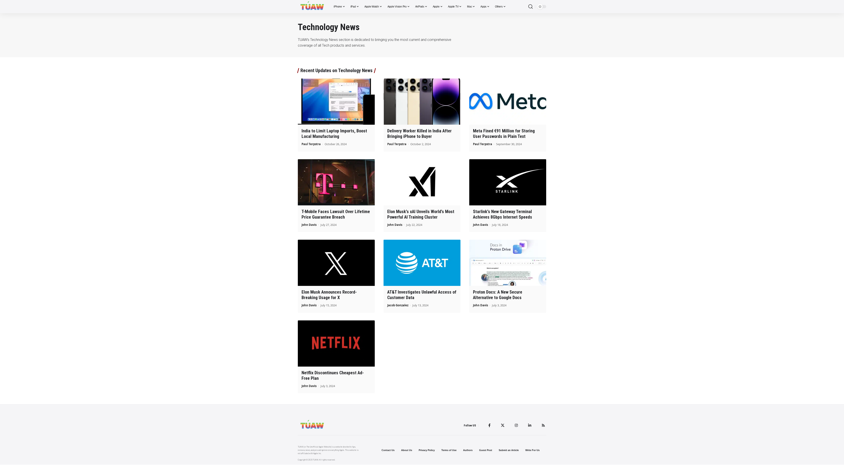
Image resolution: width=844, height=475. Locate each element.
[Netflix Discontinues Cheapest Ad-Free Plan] (336, 343)
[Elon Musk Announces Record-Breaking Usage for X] (336, 263)
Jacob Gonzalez (397, 305)
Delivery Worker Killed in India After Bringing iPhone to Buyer (419, 133)
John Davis (309, 225)
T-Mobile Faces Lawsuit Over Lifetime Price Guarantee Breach (336, 214)
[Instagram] (516, 425)
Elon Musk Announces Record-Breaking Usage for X (329, 294)
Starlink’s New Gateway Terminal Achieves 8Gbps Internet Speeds (502, 214)
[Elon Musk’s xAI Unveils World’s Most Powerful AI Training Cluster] (422, 182)
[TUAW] (312, 6)
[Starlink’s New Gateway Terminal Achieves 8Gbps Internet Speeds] (507, 182)
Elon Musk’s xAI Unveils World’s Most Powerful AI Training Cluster (420, 214)
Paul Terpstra (311, 144)
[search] (530, 6)
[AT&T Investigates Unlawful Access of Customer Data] (422, 263)
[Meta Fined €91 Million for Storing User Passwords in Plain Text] (507, 102)
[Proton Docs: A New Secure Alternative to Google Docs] (507, 263)
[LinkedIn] (529, 425)
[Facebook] (489, 425)
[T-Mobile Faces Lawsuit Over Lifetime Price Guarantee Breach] (336, 182)
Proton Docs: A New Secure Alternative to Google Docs (497, 294)
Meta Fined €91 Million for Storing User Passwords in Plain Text (504, 133)
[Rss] (543, 425)
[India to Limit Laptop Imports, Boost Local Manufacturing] (336, 102)
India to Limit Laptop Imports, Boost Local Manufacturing (334, 133)
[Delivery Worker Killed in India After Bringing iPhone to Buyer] (422, 102)
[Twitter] (503, 425)
